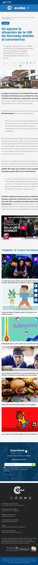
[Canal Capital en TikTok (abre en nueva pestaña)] (30, 499)
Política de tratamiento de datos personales (15, 559)
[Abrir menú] (28, 8)
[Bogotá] (11, 549)
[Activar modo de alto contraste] (36, 286)
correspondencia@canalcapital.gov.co (11, 532)
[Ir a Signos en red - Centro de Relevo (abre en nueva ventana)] (36, 300)
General (5, 23)
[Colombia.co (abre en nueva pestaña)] (34, 549)
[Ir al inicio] (19, 490)
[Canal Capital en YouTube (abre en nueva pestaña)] (25, 499)
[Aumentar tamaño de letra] (36, 295)
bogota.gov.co (24, 549)
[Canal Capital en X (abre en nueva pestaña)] (11, 499)
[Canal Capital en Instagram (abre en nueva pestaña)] (21, 499)
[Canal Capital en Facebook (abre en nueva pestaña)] (16, 499)
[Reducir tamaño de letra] (36, 290)
